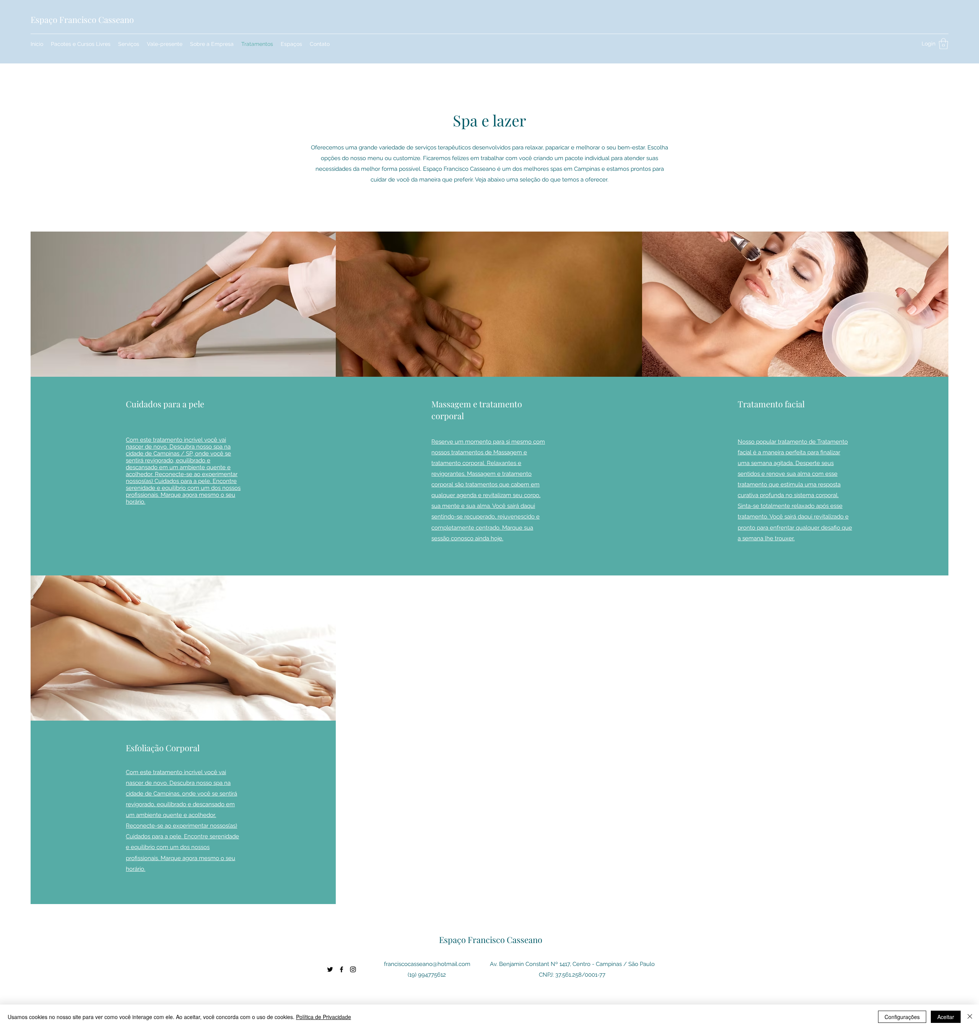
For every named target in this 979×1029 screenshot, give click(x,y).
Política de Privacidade (323, 1017)
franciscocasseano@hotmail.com (427, 964)
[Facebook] (341, 969)
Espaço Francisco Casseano (82, 19)
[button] (943, 43)
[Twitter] (330, 969)
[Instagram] (353, 969)
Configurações (902, 1017)
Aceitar (945, 1017)
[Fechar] (969, 1017)
